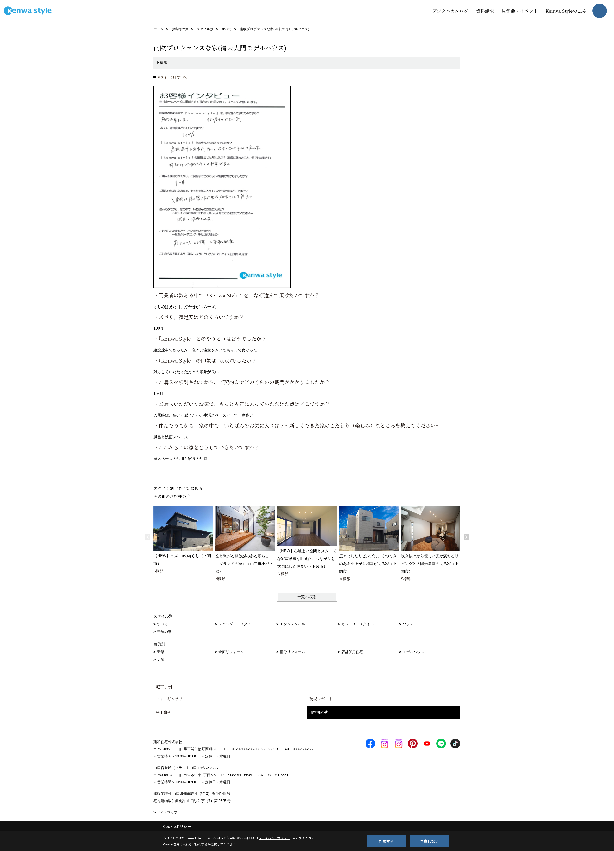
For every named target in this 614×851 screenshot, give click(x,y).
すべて (162, 624)
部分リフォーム (292, 652)
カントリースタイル (357, 624)
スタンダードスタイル (236, 624)
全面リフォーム (231, 652)
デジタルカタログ (450, 10)
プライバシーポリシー (274, 838)
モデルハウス (413, 652)
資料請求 (485, 10)
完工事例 (163, 712)
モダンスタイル (292, 624)
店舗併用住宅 (352, 652)
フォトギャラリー (171, 699)
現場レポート (320, 699)
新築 (160, 652)
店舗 (160, 659)
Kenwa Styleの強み (565, 10)
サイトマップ (167, 812)
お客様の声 (319, 712)
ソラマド (410, 624)
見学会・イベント (520, 10)
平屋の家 (164, 632)
